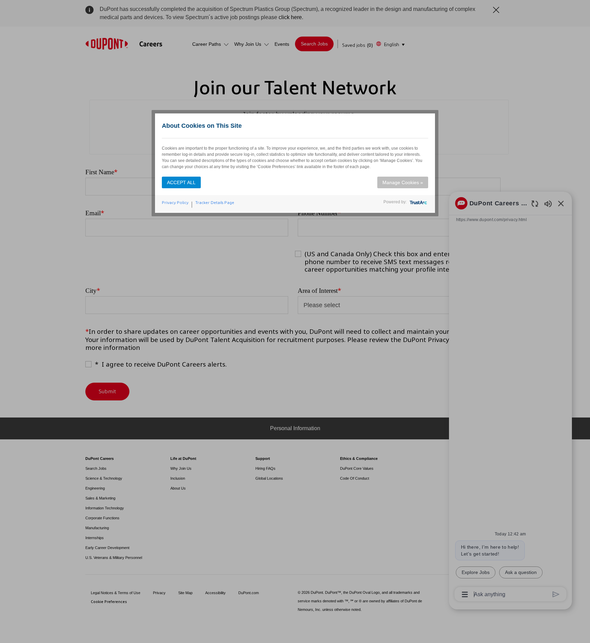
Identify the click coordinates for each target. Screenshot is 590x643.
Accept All (181, 182)
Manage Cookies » (402, 182)
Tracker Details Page (214, 203)
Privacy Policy (175, 203)
